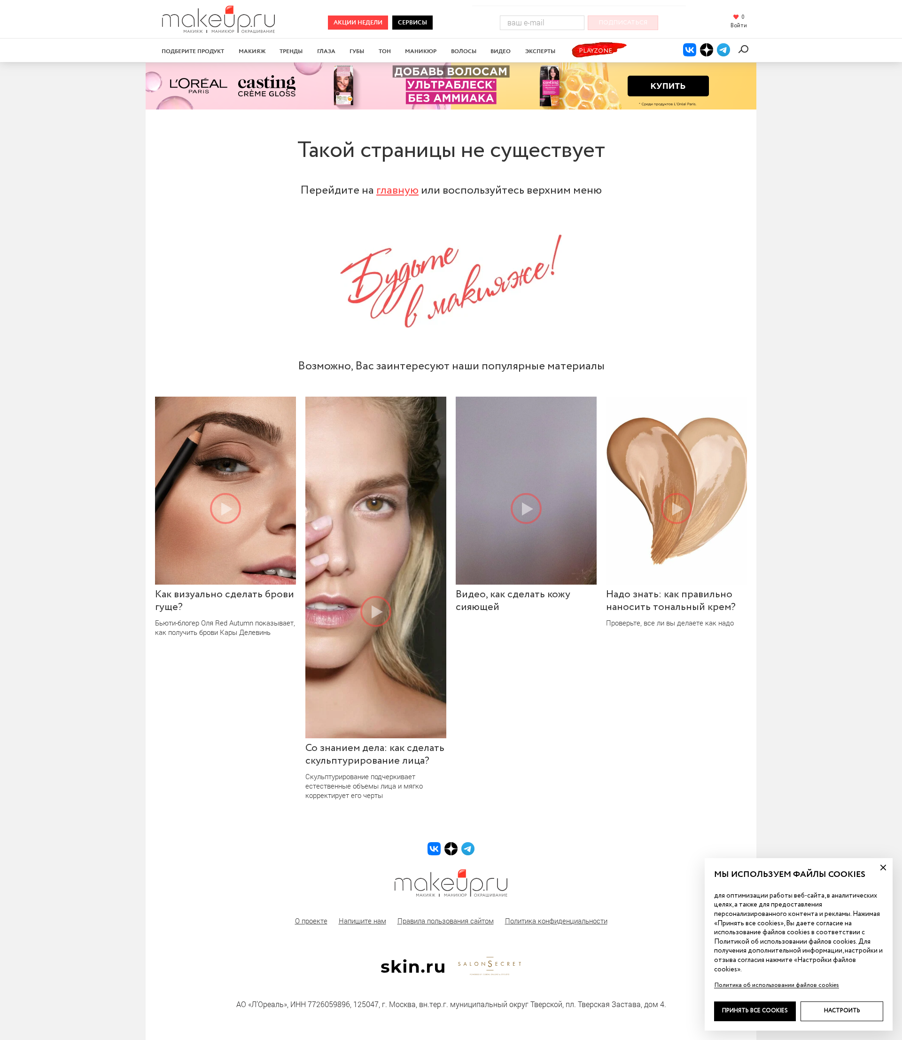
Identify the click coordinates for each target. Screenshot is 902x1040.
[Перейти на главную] (218, 30)
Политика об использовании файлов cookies (776, 985)
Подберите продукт (193, 51)
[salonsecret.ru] (489, 973)
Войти (739, 26)
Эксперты (540, 51)
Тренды (291, 51)
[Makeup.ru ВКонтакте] (689, 49)
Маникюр (420, 51)
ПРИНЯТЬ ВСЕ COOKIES (755, 1011)
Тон (385, 51)
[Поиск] (744, 49)
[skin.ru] (412, 970)
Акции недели (358, 22)
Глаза (326, 51)
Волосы (463, 51)
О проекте (311, 920)
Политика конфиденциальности (556, 920)
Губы (357, 51)
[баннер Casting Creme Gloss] (451, 86)
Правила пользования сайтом (445, 920)
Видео (500, 51)
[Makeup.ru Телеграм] (723, 49)
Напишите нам (362, 920)
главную (397, 190)
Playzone (595, 51)
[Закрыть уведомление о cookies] (883, 867)
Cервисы (412, 22)
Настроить (842, 1011)
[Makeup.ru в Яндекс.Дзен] (706, 49)
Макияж (252, 51)
